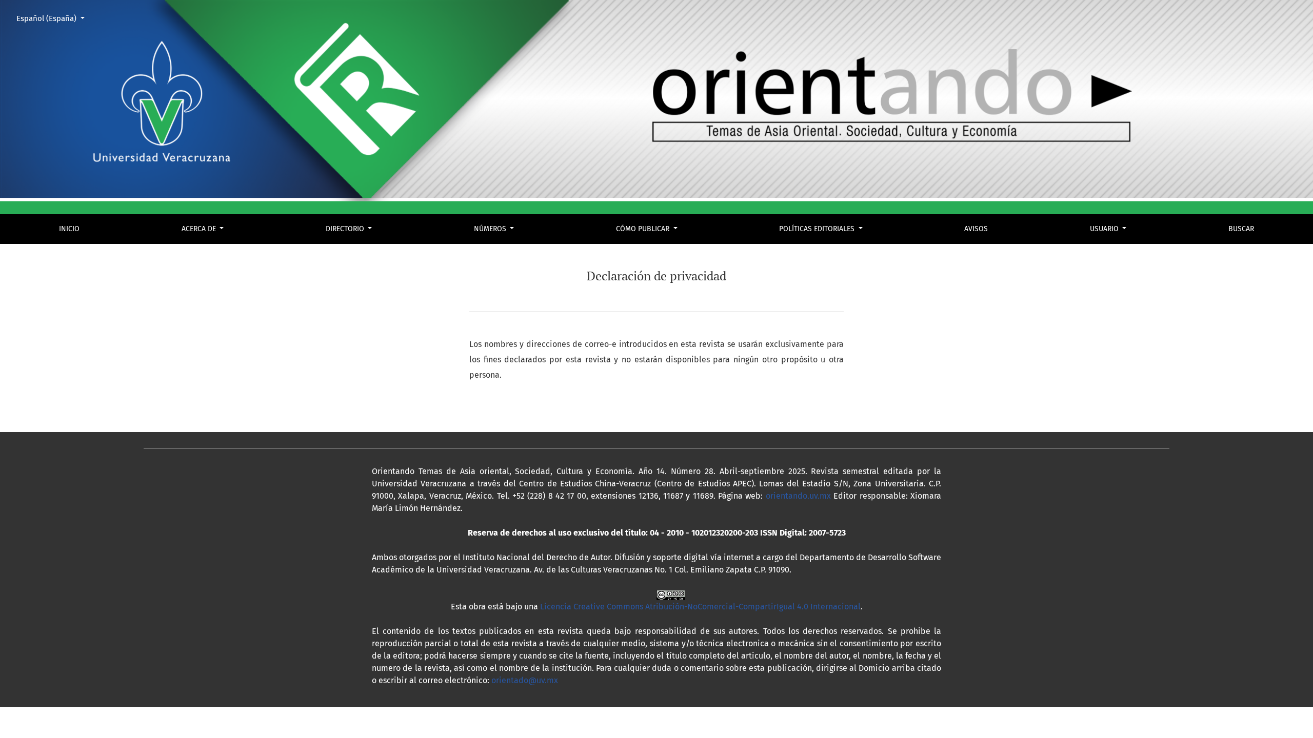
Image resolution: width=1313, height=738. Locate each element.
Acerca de (200, 228)
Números (491, 228)
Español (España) (54, 18)
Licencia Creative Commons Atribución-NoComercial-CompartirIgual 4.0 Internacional (700, 606)
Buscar (1241, 228)
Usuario (1105, 228)
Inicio (69, 228)
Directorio (346, 228)
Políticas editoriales (818, 228)
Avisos (976, 228)
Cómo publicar (643, 228)
